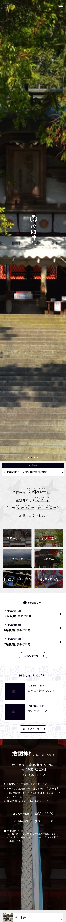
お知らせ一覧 (31, 655)
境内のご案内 (49, 538)
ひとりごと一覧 (31, 729)
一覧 (62, 471)
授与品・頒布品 (48, 579)
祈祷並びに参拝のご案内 (17, 579)
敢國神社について (17, 538)
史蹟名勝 (17, 559)
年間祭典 (48, 559)
